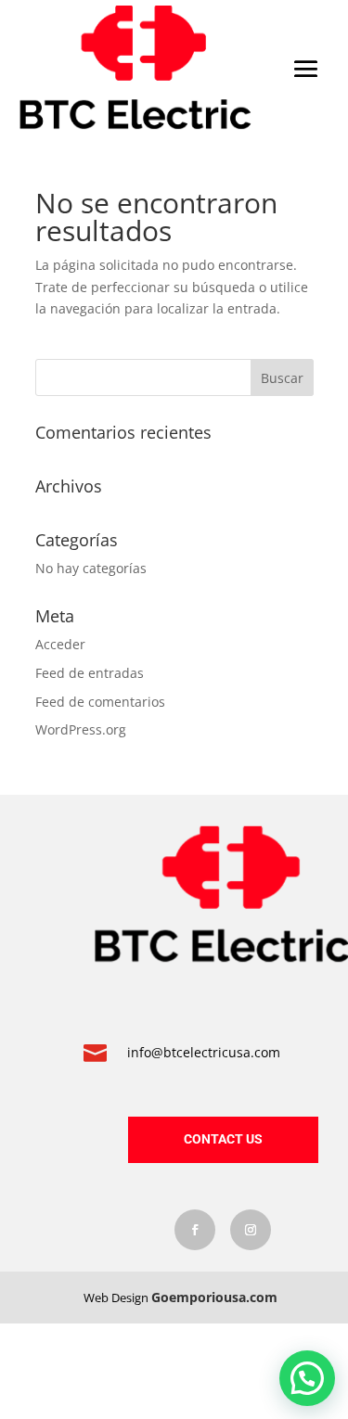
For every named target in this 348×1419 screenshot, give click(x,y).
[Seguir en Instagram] (250, 1229)
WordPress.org (80, 729)
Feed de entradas (89, 673)
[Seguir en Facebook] (194, 1229)
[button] (307, 1378)
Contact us (223, 1138)
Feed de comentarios (100, 701)
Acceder (60, 644)
